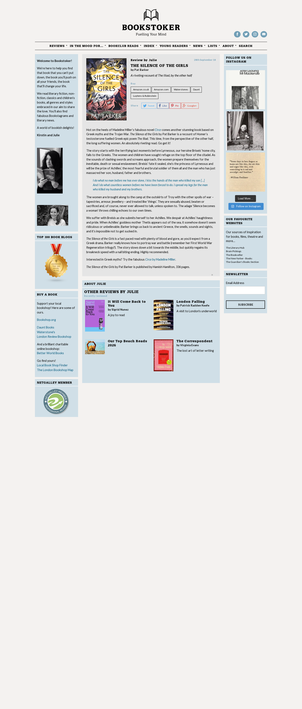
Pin (177, 105)
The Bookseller (234, 254)
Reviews (57, 46)
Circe (158, 130)
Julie (153, 60)
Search (245, 46)
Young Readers (174, 46)
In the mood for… (86, 46)
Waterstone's (46, 332)
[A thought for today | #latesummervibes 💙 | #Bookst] (245, 172)
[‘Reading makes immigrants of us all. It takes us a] (245, 130)
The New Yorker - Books (239, 258)
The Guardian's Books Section (242, 261)
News (198, 46)
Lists (212, 46)
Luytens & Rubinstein (144, 95)
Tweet (151, 105)
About (228, 46)
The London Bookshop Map (55, 370)
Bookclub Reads (123, 46)
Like (164, 105)
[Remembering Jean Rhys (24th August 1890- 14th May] (245, 89)
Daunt (196, 89)
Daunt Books (45, 327)
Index (149, 46)
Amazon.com (161, 89)
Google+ (192, 105)
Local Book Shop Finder (52, 365)
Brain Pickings (233, 251)
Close (212, 275)
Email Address (235, 283)
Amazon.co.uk (141, 89)
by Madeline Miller (160, 259)
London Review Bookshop (54, 336)
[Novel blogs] (56, 264)
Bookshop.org (46, 319)
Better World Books (50, 353)
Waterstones (181, 89)
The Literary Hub (235, 247)
